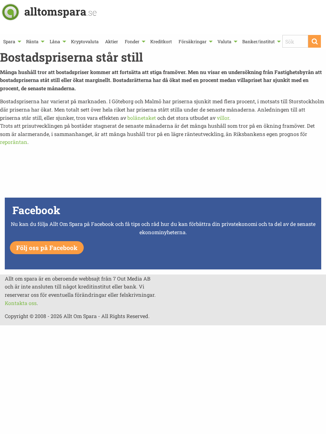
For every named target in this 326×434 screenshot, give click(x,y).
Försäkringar (193, 41)
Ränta (32, 41)
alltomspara (60, 11)
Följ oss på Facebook (46, 248)
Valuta (224, 41)
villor (223, 117)
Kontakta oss (21, 303)
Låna (55, 41)
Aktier (111, 41)
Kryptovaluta (85, 41)
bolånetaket (141, 117)
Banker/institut (258, 41)
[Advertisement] (163, 173)
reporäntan (13, 142)
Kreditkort (161, 41)
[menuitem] (11, 41)
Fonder (132, 41)
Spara (9, 41)
